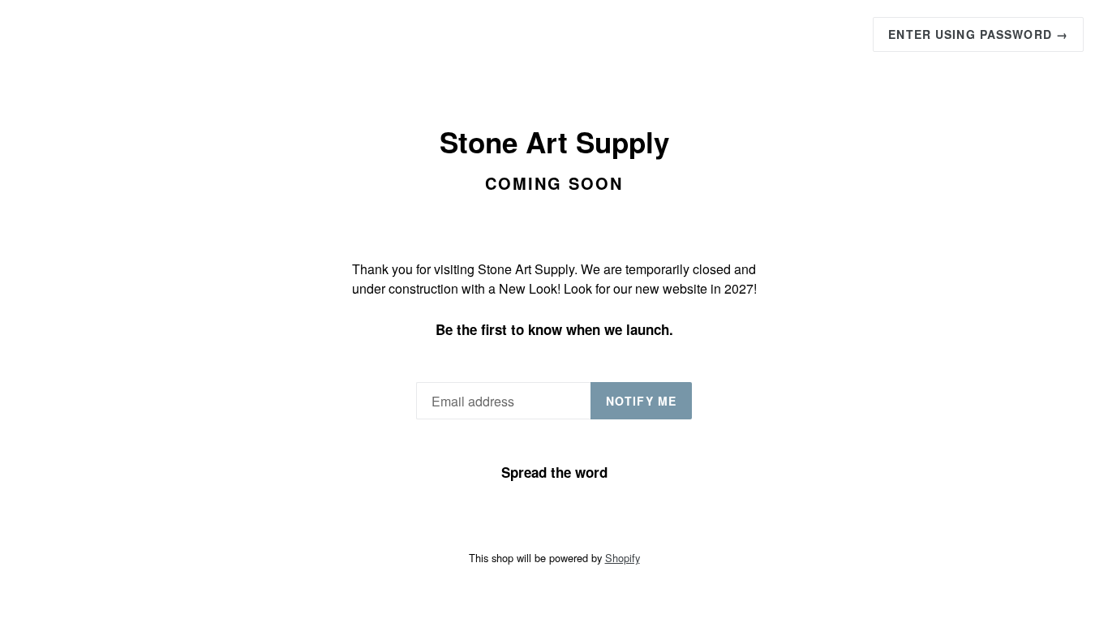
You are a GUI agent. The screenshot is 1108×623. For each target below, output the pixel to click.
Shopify (622, 557)
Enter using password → (978, 34)
